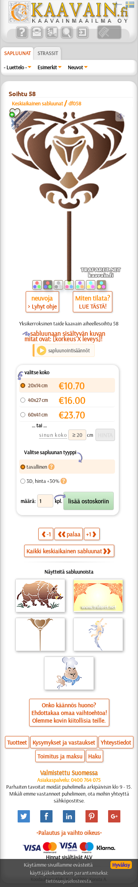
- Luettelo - (15, 67)
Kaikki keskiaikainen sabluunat (64, 551)
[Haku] (66, 37)
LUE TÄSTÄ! (93, 306)
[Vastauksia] (21, 37)
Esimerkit (47, 67)
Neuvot (75, 67)
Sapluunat (17, 53)
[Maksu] (51, 37)
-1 (49, 534)
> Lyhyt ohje (42, 306)
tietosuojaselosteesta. (69, 880)
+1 (88, 534)
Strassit (48, 53)
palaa (73, 534)
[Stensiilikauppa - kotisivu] (68, 21)
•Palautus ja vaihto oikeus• (69, 832)
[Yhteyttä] (36, 37)
